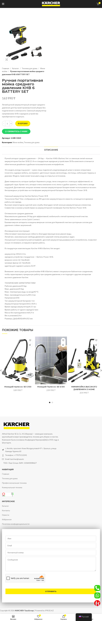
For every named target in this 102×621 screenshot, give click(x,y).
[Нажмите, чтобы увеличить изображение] (6, 59)
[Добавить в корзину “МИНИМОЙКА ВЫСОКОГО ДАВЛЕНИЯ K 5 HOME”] (96, 345)
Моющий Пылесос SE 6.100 (51, 387)
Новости (5, 515)
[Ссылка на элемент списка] (30, 455)
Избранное (7, 519)
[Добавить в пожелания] (30, 340)
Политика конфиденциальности (15, 524)
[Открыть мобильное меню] (3, 4)
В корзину (23, 123)
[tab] (50, 150)
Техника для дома (30, 68)
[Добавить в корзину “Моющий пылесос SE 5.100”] (30, 345)
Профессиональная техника (14, 483)
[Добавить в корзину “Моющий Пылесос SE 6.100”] (63, 345)
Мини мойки (18, 142)
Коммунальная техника (12, 487)
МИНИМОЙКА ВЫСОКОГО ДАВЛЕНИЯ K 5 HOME (84, 388)
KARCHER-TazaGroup (24, 610)
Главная (6, 68)
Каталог (15, 68)
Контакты (6, 510)
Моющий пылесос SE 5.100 (17, 387)
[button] (16, 131)
